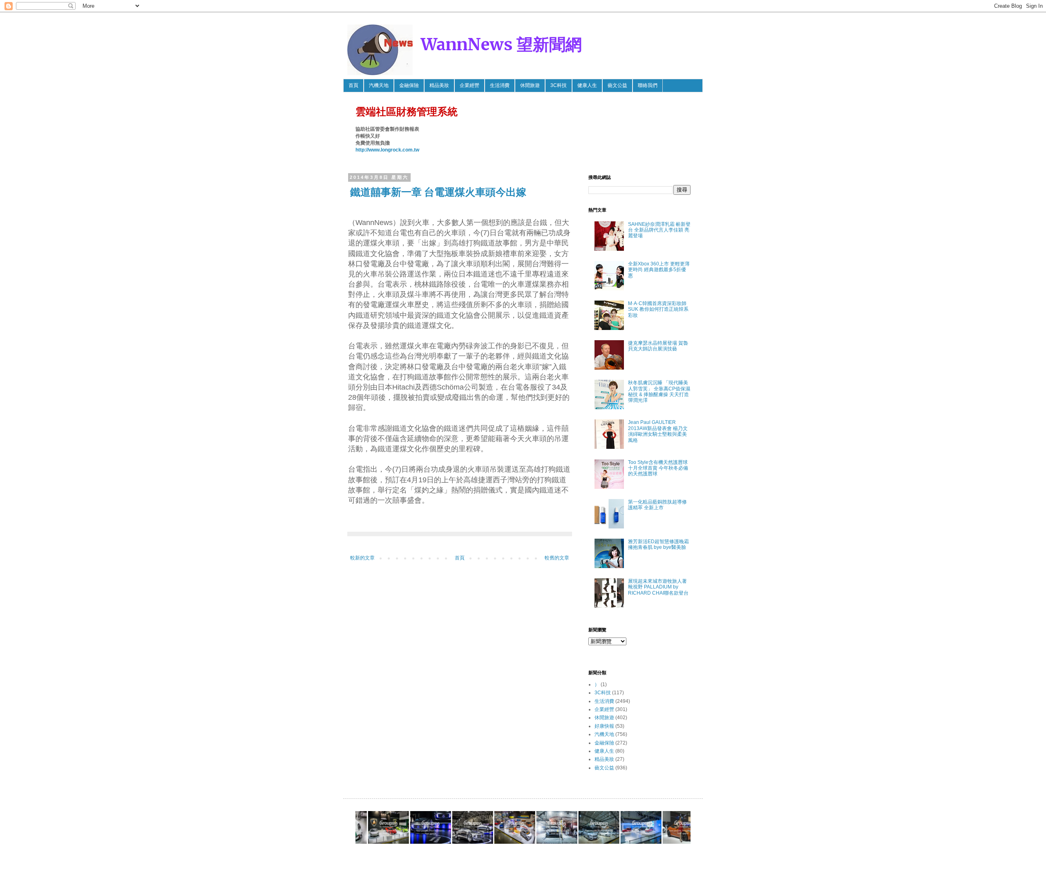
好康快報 (604, 726)
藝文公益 (617, 85)
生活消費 (500, 85)
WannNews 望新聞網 (501, 44)
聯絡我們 (647, 85)
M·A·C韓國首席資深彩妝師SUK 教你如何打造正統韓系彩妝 (658, 309)
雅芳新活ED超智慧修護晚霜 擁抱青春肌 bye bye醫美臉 (658, 544)
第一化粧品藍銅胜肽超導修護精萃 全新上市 (657, 504)
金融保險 (409, 85)
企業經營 (469, 85)
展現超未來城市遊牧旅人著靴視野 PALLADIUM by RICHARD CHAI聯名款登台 (658, 587)
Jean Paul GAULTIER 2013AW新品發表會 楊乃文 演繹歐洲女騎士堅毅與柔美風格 (658, 431)
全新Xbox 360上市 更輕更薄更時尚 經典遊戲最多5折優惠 (659, 270)
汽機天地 (379, 85)
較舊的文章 (557, 558)
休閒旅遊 (530, 85)
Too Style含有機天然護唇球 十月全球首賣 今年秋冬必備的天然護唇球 (658, 468)
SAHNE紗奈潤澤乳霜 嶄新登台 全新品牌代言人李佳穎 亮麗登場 (659, 230)
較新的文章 (362, 558)
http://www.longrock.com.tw (387, 150)
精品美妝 (439, 85)
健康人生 (587, 85)
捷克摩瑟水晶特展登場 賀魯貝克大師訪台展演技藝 (658, 346)
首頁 (353, 85)
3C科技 (558, 85)
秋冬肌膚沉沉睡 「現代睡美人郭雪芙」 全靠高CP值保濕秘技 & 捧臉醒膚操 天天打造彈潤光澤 (659, 391)
